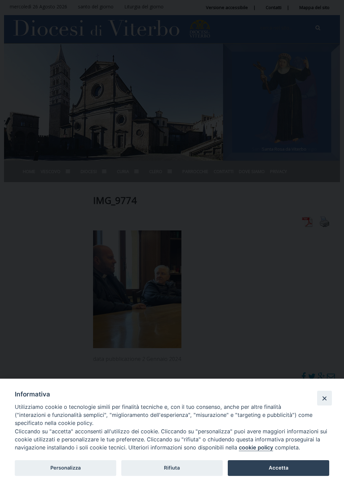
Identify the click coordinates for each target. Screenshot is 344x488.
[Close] (324, 398)
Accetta (278, 468)
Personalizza (65, 468)
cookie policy (256, 447)
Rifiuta (172, 468)
